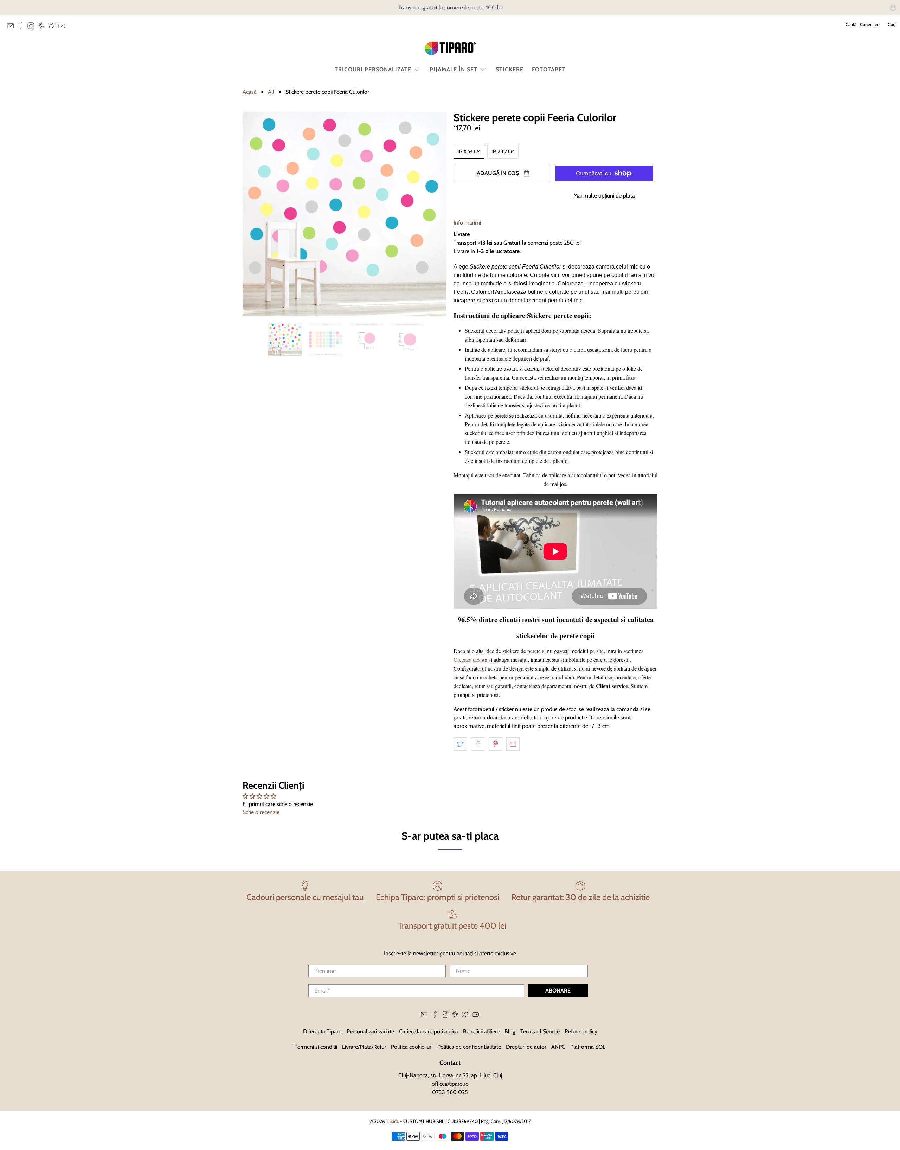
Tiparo (392, 1121)
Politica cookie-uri (411, 1047)
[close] (892, 7)
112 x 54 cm (469, 151)
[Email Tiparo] (12, 28)
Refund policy (581, 1031)
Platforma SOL (587, 1047)
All (271, 92)
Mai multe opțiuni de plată (604, 195)
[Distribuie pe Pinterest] (495, 744)
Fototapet (549, 69)
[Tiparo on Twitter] (53, 28)
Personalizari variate (370, 1031)
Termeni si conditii (316, 1047)
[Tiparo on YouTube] (63, 28)
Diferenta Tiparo (322, 1031)
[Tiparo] (450, 48)
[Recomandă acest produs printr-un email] (513, 744)
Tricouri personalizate (373, 69)
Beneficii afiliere (481, 1031)
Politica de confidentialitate (469, 1047)
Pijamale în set (453, 69)
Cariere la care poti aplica (428, 1031)
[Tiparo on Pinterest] (43, 28)
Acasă (250, 92)
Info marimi (467, 222)
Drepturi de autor (526, 1047)
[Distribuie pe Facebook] (477, 744)
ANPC (558, 1047)
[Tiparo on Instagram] (32, 28)
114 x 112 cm (503, 151)
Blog (509, 1031)
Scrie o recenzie (261, 812)
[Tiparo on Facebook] (22, 28)
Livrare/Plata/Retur (364, 1047)
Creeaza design (470, 659)
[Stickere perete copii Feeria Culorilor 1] (344, 214)
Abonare (558, 990)
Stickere (509, 69)
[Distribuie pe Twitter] (460, 744)
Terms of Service (540, 1031)
